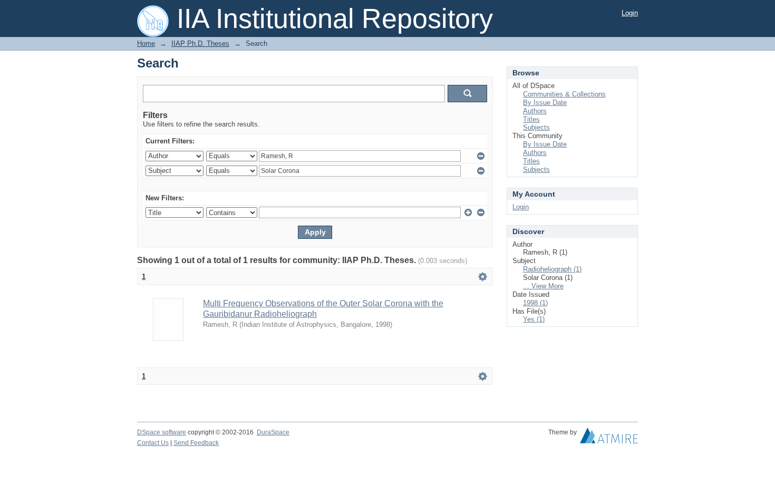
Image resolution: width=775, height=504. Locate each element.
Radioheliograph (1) (552, 269)
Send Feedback (196, 443)
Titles (531, 119)
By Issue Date (545, 102)
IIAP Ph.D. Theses (200, 43)
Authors (535, 111)
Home (146, 43)
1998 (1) (535, 303)
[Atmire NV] (609, 438)
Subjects (536, 127)
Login (630, 13)
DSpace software (161, 432)
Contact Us (153, 443)
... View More (543, 286)
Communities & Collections (564, 94)
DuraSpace (273, 432)
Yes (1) (534, 319)
